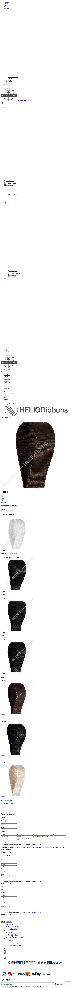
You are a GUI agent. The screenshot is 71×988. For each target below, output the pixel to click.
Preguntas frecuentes (13, 926)
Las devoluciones (12, 929)
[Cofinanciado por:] (35, 964)
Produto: (3, 817)
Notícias (10, 78)
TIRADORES (5, 417)
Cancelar (3, 852)
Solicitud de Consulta (6, 510)
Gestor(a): (3, 821)
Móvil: (2, 827)
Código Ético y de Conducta (15, 937)
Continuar (8, 921)
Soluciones (7, 2)
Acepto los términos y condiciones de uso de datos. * (22, 844)
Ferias (9, 80)
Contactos (7, 84)
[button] (35, 142)
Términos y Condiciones (14, 932)
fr (8, 352)
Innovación (7, 7)
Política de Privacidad (13, 934)
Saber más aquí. (35, 844)
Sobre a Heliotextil (13, 77)
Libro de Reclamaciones (14, 945)
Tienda (6, 3)
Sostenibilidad (8, 5)
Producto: (3, 861)
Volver (3, 921)
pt (8, 347)
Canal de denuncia (13, 943)
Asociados (10, 83)
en (9, 350)
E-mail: (3, 831)
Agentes (10, 81)
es (8, 348)
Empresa (10, 942)
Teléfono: (3, 824)
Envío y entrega (12, 928)
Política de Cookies (13, 935)
